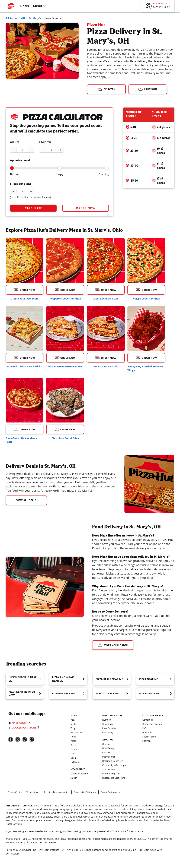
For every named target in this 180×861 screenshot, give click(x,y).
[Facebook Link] (11, 739)
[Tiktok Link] (26, 739)
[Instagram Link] (33, 739)
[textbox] (61, 482)
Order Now (85, 208)
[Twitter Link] (18, 739)
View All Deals (26, 500)
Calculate (33, 208)
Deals (24, 6)
